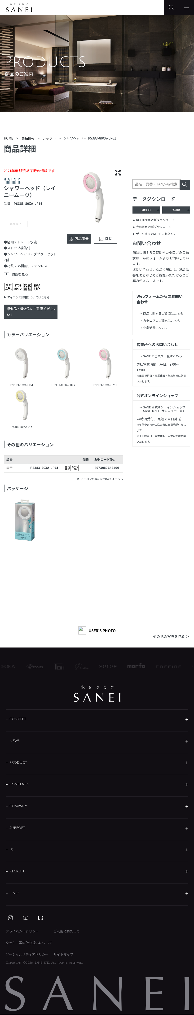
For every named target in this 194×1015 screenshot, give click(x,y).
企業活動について (155, 327)
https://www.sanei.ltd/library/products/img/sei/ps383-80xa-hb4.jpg (22, 364)
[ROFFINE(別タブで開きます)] (163, 666)
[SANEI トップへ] (97, 693)
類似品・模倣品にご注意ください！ (30, 311)
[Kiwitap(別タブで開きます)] (76, 666)
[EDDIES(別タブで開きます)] (29, 666)
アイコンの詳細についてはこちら (28, 297)
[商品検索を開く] (171, 7)
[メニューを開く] (186, 7)
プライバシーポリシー (22, 931)
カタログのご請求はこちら (161, 320)
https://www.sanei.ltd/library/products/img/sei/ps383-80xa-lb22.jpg (63, 364)
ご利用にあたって (66, 931)
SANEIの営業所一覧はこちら (162, 356)
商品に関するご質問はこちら (163, 313)
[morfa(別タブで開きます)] (131, 666)
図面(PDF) (146, 209)
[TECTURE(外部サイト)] (40, 918)
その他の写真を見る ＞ (171, 636)
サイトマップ (63, 954)
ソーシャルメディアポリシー (27, 954)
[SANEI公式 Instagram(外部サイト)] (10, 918)
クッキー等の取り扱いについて (29, 942)
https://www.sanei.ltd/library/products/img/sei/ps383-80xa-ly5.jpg (22, 405)
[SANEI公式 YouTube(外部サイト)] (25, 918)
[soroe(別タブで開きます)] (102, 666)
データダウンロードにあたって (156, 234)
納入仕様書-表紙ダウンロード (155, 220)
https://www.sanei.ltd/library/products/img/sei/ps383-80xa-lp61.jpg (105, 364)
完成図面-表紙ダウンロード (153, 227)
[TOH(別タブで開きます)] (54, 666)
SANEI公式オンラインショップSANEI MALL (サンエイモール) (164, 409)
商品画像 (176, 209)
